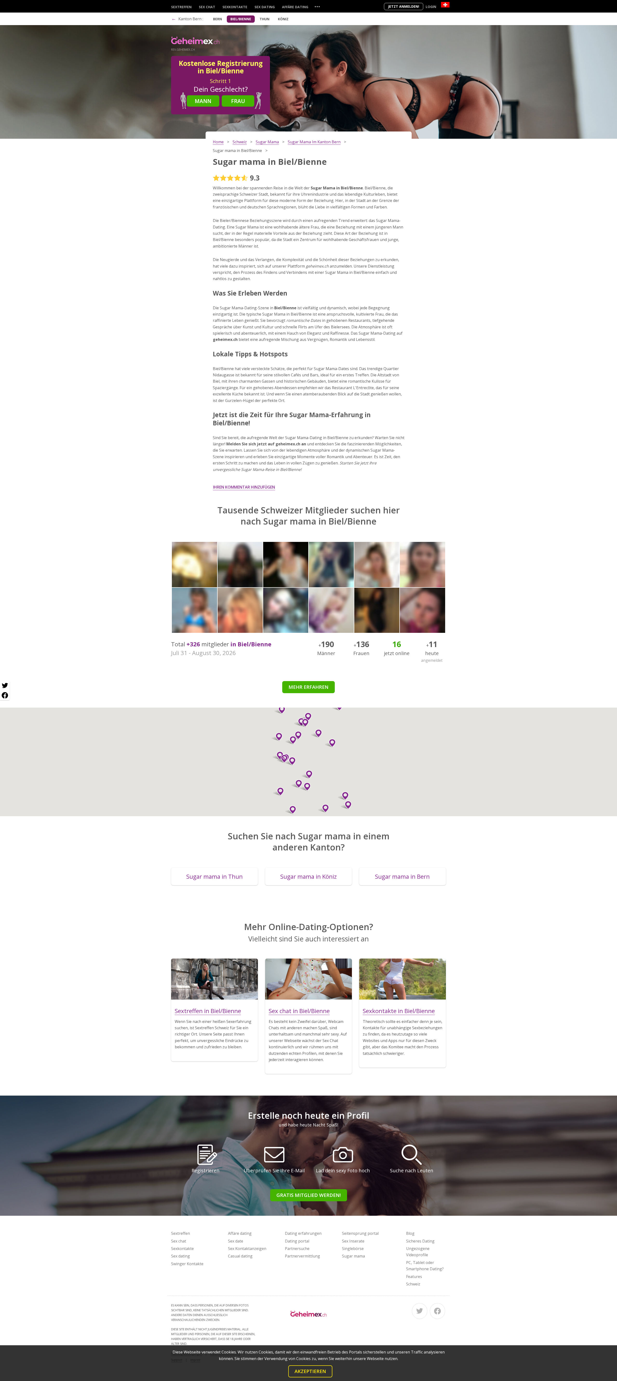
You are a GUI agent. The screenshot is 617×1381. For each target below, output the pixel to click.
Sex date (235, 1241)
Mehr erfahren (308, 687)
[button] (290, 810)
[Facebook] (437, 1311)
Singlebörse (353, 1248)
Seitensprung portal (360, 1233)
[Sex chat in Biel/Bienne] (308, 979)
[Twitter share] (5, 685)
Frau (238, 100)
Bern (217, 19)
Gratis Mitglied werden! (308, 1195)
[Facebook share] (5, 695)
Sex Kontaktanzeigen (247, 1248)
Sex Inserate (353, 1241)
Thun (264, 19)
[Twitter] (419, 1311)
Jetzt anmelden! (403, 6)
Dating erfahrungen (303, 1233)
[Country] (445, 4)
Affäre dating (295, 7)
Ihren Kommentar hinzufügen (244, 487)
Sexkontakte (234, 7)
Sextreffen (181, 7)
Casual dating (240, 1256)
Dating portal (297, 1241)
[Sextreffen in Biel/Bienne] (215, 979)
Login (431, 6)
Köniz (283, 19)
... (317, 6)
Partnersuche (297, 1248)
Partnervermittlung (302, 1256)
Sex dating (265, 7)
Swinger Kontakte (187, 1263)
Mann (203, 100)
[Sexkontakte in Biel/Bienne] (402, 979)
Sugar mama (353, 1256)
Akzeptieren (310, 1371)
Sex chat (207, 7)
